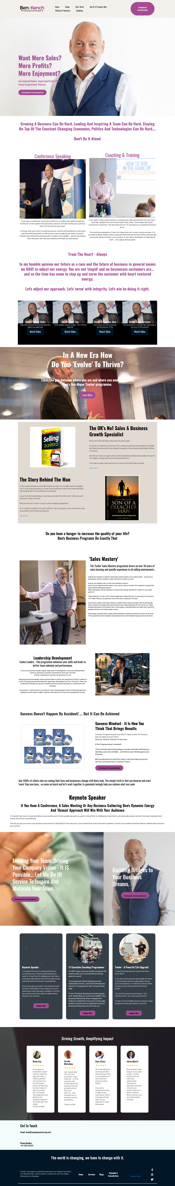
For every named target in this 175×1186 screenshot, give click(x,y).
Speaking (79, 10)
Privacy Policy (135, 1176)
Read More (93, 468)
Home (57, 6)
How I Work (79, 6)
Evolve (67, 6)
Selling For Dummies (62, 10)
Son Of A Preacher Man (98, 6)
